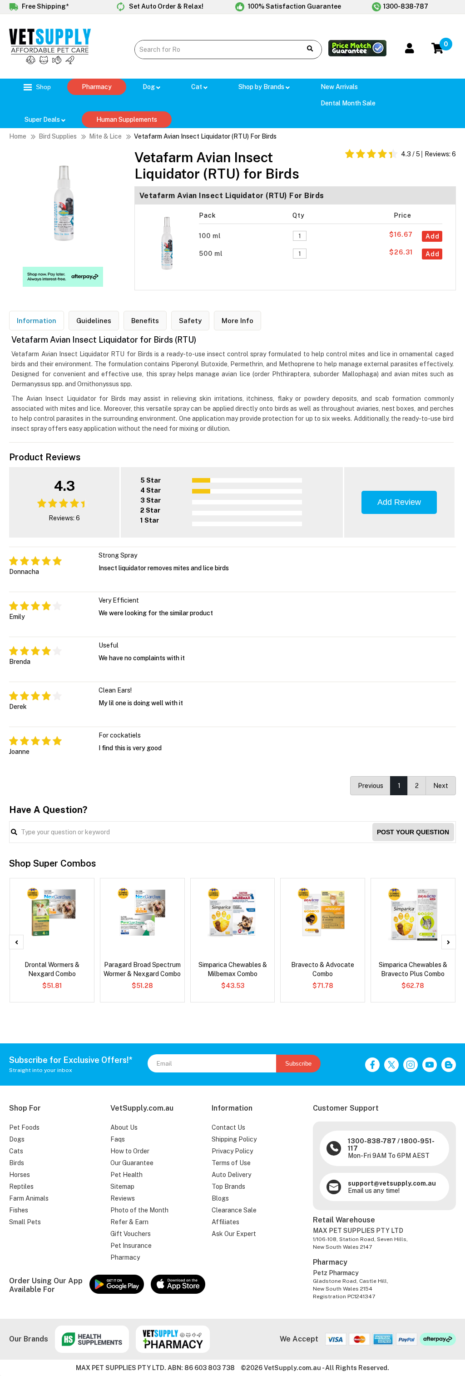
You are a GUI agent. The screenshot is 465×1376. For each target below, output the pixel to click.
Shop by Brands (262, 86)
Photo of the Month (139, 1210)
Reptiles (21, 1186)
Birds (16, 1163)
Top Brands (228, 1186)
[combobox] (214, 49)
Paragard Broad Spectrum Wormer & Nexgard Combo (142, 969)
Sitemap (122, 1186)
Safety (190, 320)
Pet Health (126, 1174)
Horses (19, 1174)
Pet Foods (24, 1127)
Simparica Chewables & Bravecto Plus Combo (413, 969)
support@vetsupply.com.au (392, 1183)
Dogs (17, 1139)
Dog (149, 86)
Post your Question (413, 832)
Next (440, 785)
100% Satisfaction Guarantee (294, 6)
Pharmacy (97, 86)
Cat (197, 86)
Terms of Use (231, 1163)
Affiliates (225, 1222)
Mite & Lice (105, 136)
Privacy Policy (232, 1151)
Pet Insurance (131, 1245)
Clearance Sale (234, 1210)
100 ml (211, 235)
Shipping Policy (234, 1139)
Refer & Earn (129, 1222)
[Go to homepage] (50, 61)
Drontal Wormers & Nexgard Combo (52, 969)
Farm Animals (29, 1198)
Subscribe (298, 1063)
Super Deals (43, 119)
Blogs (220, 1198)
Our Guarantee (131, 1163)
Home (17, 136)
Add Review (399, 502)
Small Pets (25, 1222)
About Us (124, 1127)
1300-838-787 (405, 6)
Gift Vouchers (130, 1233)
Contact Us (228, 1127)
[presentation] (16, 942)
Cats (16, 1151)
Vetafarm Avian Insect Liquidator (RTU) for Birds (205, 136)
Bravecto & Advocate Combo (322, 969)
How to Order (129, 1151)
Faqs (117, 1139)
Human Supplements (126, 119)
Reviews (122, 1198)
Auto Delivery (231, 1174)
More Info (237, 320)
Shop (42, 86)
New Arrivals (339, 86)
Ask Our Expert (234, 1233)
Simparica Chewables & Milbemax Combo (232, 969)
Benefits (145, 320)
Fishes (18, 1210)
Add (432, 236)
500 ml (212, 253)
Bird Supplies (58, 136)
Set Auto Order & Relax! (165, 6)
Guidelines (93, 320)
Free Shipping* (44, 6)
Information (36, 320)
